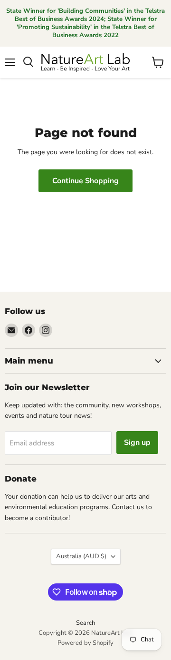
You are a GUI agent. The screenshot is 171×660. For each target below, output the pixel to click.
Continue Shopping (85, 181)
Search (85, 623)
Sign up (137, 442)
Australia (81, 556)
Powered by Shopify (85, 643)
